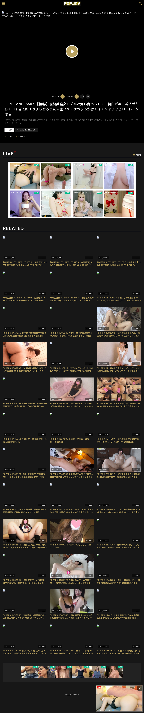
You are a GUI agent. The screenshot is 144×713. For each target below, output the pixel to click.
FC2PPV (10, 136)
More (138, 154)
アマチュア (22, 136)
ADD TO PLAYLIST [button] (28, 130)
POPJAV (75, 694)
